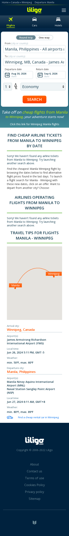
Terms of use (34, 478)
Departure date (13, 69)
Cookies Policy (34, 485)
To (15, 56)
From (16, 43)
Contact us (34, 471)
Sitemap (34, 499)
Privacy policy (34, 492)
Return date (42, 69)
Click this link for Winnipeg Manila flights (34, 124)
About (34, 464)
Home (5, 2)
